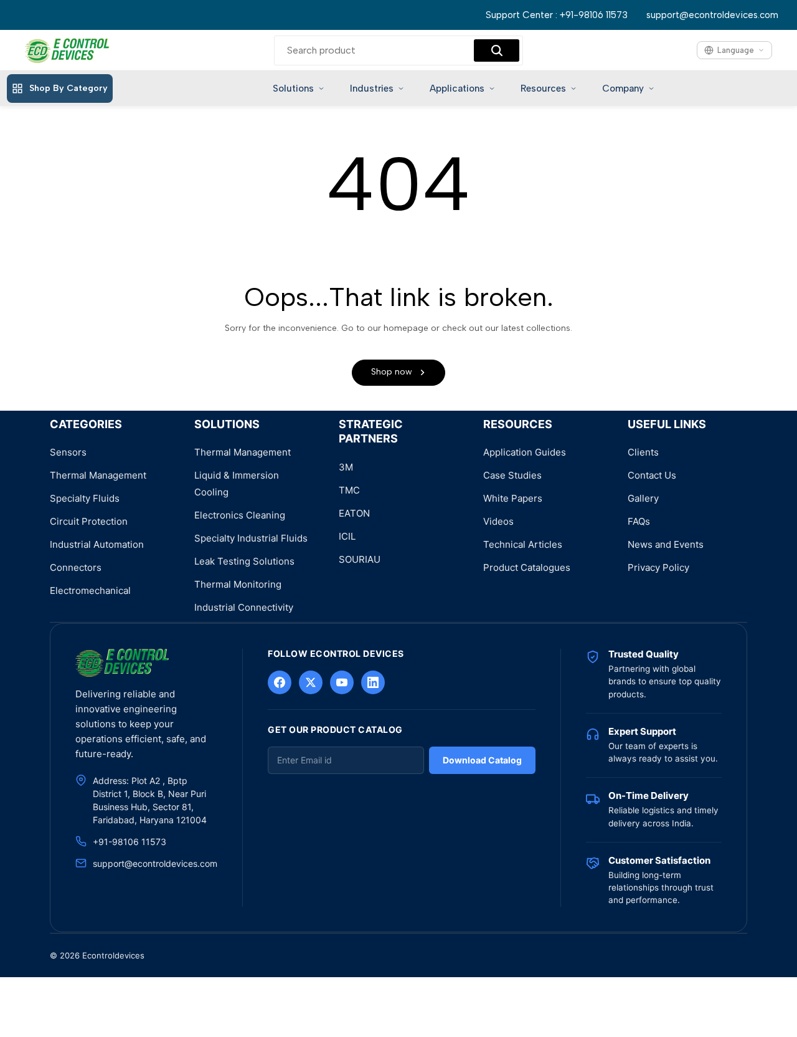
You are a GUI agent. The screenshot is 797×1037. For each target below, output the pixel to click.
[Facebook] (279, 682)
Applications (457, 88)
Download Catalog (482, 760)
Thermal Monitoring (237, 584)
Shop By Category (68, 88)
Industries (372, 88)
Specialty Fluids (85, 498)
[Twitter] (311, 682)
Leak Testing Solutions (244, 561)
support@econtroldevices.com (712, 15)
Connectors (75, 567)
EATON (354, 513)
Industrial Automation (97, 544)
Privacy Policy (658, 567)
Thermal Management (98, 475)
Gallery (643, 498)
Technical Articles (522, 544)
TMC (349, 490)
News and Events (666, 544)
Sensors (68, 452)
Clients (643, 452)
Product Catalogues (526, 567)
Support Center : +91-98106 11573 (557, 15)
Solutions (293, 88)
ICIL (347, 536)
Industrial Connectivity (243, 607)
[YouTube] (342, 682)
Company (623, 88)
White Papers (512, 498)
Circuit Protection (89, 521)
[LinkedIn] (373, 682)
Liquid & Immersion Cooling (236, 483)
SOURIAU (359, 559)
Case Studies (512, 475)
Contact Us (652, 475)
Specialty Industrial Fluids (251, 538)
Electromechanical (90, 590)
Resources (543, 88)
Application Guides (524, 452)
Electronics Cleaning (239, 515)
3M (346, 467)
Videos (498, 521)
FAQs (639, 521)
